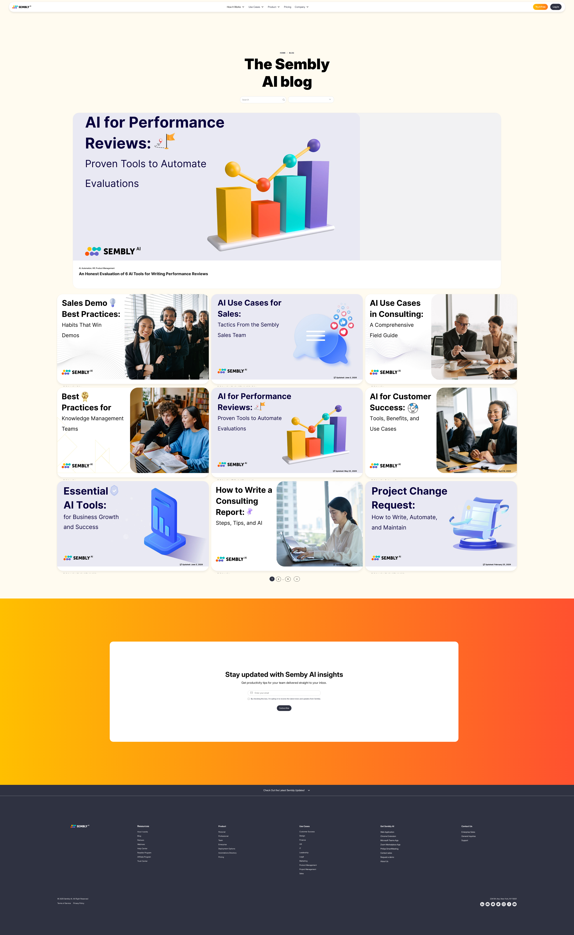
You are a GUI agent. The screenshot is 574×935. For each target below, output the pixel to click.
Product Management (105, 268)
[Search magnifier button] (283, 100)
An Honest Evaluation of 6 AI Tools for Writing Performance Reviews (143, 273)
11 (288, 579)
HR (93, 268)
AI (80, 268)
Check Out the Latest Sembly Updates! (284, 790)
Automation (86, 268)
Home (282, 53)
